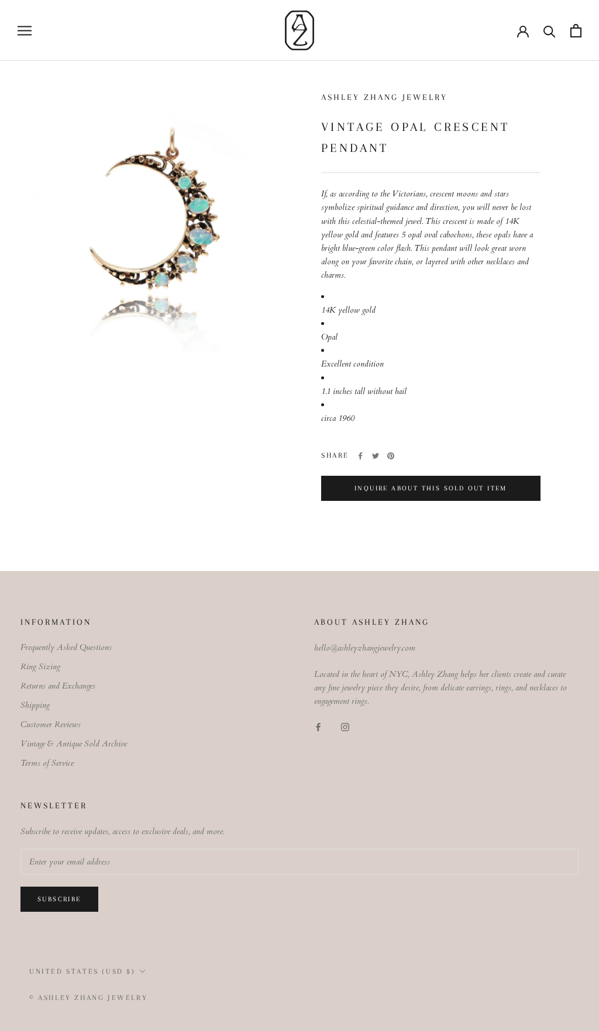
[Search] (549, 31)
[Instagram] (345, 727)
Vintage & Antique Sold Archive (73, 743)
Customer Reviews (50, 724)
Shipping (35, 705)
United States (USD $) (82, 971)
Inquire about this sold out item (430, 488)
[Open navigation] (25, 31)
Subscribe (59, 899)
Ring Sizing (40, 666)
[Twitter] (375, 455)
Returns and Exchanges (57, 685)
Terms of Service (47, 763)
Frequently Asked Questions (66, 647)
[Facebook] (360, 455)
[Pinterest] (390, 455)
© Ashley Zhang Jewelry (88, 998)
